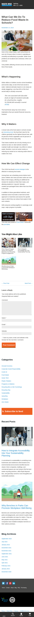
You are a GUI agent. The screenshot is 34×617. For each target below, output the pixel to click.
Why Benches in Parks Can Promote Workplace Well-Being (17, 506)
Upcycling (4, 396)
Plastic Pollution (6, 381)
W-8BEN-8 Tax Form (24, 611)
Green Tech (5, 378)
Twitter (3, 583)
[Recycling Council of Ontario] (4, 599)
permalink (7, 224)
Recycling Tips (6, 390)
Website (4, 331)
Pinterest (10, 583)
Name (4, 318)
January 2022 (6, 545)
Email (4, 324)
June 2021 (5, 557)
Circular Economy (7, 366)
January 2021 (6, 569)
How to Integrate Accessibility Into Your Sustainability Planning (16, 453)
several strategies (20, 169)
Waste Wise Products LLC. (7, 4)
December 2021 (6, 548)
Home (3, 587)
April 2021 (5, 563)
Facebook (7, 583)
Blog (16, 587)
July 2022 (4, 541)
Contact (8, 587)
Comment (5, 300)
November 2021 (6, 551)
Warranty (16, 611)
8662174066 (17, 5)
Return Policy (9, 611)
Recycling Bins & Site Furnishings (12, 387)
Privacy (3, 611)
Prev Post (5, 283)
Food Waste (20, 222)
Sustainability (5, 393)
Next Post (28, 283)
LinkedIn (13, 583)
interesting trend (8, 132)
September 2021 (7, 554)
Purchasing (23, 587)
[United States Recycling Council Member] (12, 599)
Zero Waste (5, 402)
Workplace (5, 399)
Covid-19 (4, 372)
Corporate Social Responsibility (11, 369)
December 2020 (6, 572)
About (12, 587)
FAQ (19, 587)
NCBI (7, 104)
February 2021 (6, 566)
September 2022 (7, 538)
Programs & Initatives (8, 384)
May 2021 (5, 560)
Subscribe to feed (14, 411)
